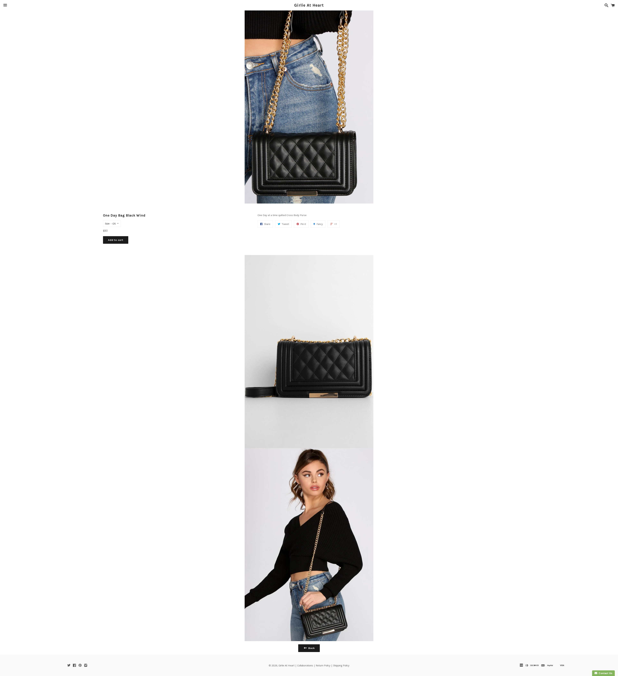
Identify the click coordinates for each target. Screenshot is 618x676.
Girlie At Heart (309, 5)
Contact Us (604, 673)
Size (107, 223)
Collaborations (305, 665)
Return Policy (323, 665)
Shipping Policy (341, 665)
